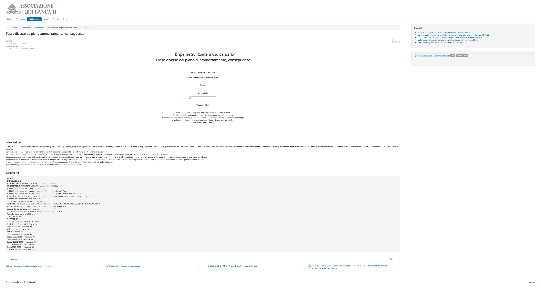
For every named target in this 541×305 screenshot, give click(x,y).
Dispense (19, 45)
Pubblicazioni (34, 19)
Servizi (46, 19)
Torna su (531, 282)
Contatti (56, 19)
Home (9, 19)
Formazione (20, 19)
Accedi (65, 19)
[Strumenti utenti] (396, 41)
